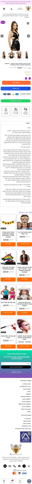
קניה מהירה (15, 88)
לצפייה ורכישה (24, 243)
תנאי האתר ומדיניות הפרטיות (23, 428)
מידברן (29, 391)
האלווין (29, 411)
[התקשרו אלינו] (14, 466)
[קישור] (29, 466)
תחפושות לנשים (13, 14)
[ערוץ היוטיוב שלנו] (5, 466)
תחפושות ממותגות (26, 396)
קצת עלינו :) (27, 418)
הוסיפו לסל (16, 82)
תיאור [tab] (27, 123)
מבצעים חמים (27, 389)
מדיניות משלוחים (26, 426)
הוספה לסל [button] (8, 243)
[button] (11, 9)
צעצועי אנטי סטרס (26, 409)
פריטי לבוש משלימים (25, 386)
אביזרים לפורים (27, 384)
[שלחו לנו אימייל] (9, 466)
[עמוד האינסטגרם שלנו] (24, 466)
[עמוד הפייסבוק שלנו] (19, 466)
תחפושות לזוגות (26, 399)
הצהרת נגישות (27, 423)
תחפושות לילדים (26, 406)
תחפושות (20, 14)
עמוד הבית (26, 14)
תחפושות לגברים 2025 (25, 404)
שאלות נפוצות (27, 421)
